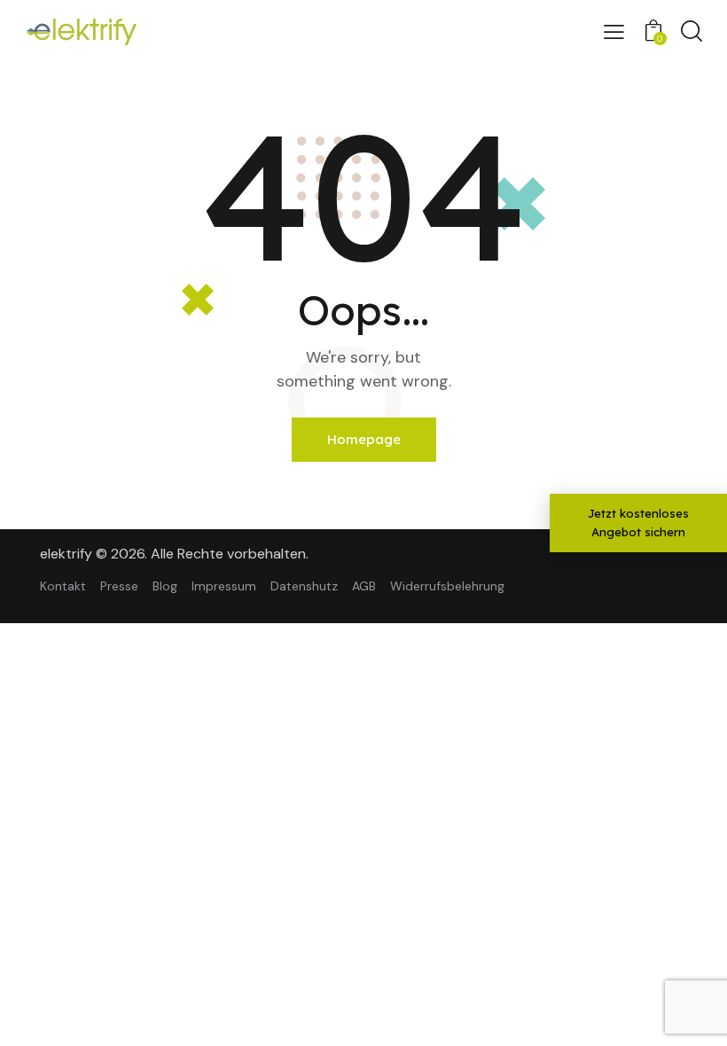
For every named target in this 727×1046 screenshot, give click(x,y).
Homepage (364, 439)
